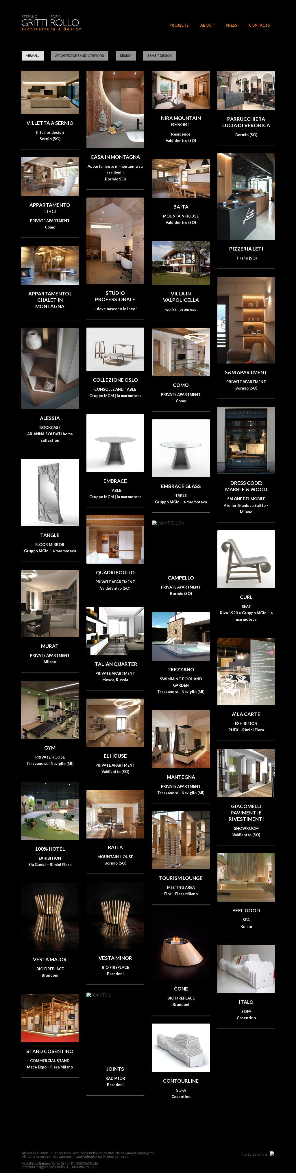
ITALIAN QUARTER (115, 664)
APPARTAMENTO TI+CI (49, 208)
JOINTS (115, 1069)
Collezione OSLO (115, 380)
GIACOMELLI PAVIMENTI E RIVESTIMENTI (246, 812)
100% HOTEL (50, 849)
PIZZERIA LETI (246, 249)
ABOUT (207, 25)
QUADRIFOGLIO (115, 572)
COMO (181, 385)
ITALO (246, 1002)
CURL (246, 597)
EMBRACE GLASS (181, 486)
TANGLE (50, 535)
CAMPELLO (181, 578)
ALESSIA (50, 418)
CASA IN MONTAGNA (115, 157)
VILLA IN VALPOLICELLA (181, 296)
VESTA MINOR (115, 958)
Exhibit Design (159, 55)
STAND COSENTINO (49, 1051)
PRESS (231, 25)
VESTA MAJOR (50, 959)
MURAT (50, 646)
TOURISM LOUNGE (181, 878)
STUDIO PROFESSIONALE (115, 296)
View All (32, 55)
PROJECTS (179, 25)
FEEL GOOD (246, 910)
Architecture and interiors (79, 55)
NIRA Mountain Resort (181, 121)
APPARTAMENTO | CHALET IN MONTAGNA (50, 299)
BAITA (180, 207)
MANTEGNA (181, 777)
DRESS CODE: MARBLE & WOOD (246, 486)
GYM (50, 748)
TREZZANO (180, 669)
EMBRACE (115, 481)
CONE (181, 989)
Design (126, 55)
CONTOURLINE (181, 1081)
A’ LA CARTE (246, 714)
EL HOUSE (115, 756)
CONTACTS (259, 25)
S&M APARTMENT (246, 372)
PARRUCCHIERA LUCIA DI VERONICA (246, 122)
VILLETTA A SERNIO (50, 123)
